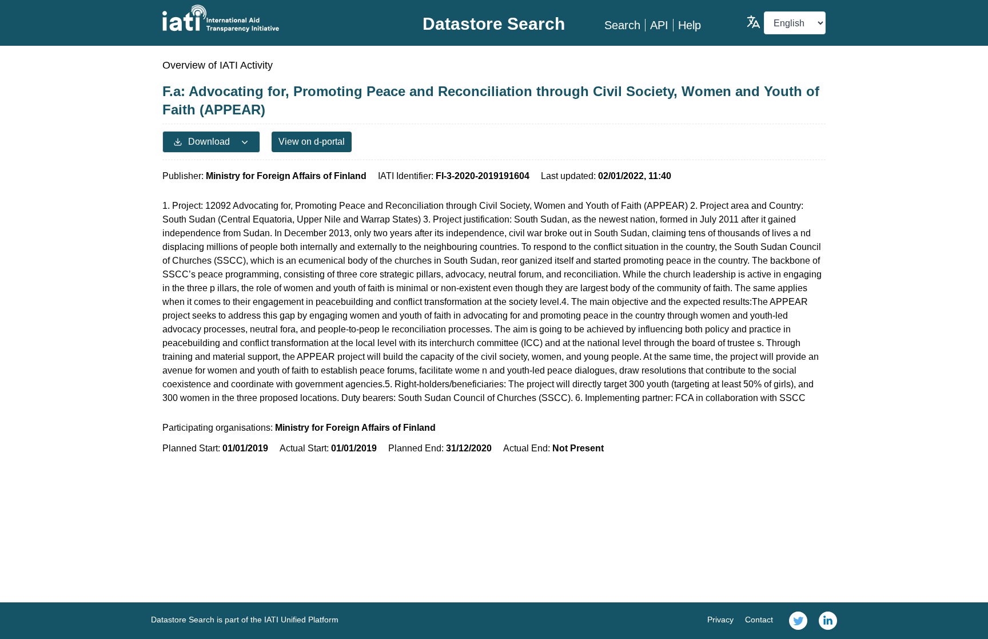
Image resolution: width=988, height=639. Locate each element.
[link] (798, 621)
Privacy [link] (720, 619)
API (659, 25)
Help (689, 25)
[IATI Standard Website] (273, 18)
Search (622, 25)
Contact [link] (759, 619)
